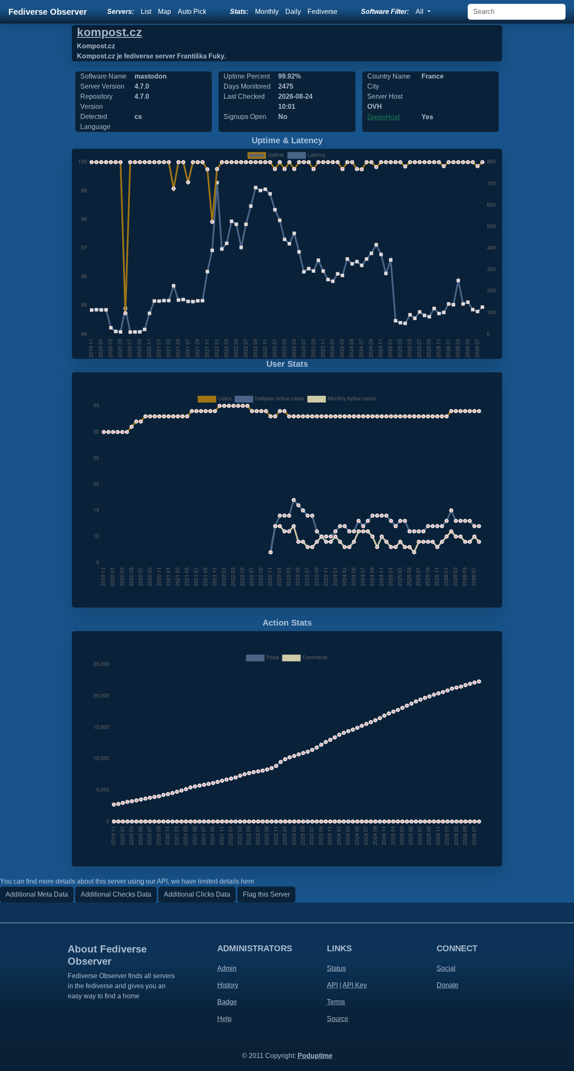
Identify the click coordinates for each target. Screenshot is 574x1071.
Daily (293, 11)
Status (336, 968)
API (332, 985)
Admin (227, 968)
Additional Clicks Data (197, 894)
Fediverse (322, 11)
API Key (354, 985)
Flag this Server (266, 894)
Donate (447, 985)
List (146, 11)
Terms (336, 1001)
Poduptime (315, 1055)
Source (337, 1018)
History (227, 985)
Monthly (267, 11)
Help (224, 1018)
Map (164, 11)
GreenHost (383, 117)
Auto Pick (192, 11)
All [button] (420, 11)
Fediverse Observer (47, 11)
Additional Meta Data (36, 894)
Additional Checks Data (116, 894)
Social (446, 968)
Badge (227, 1001)
